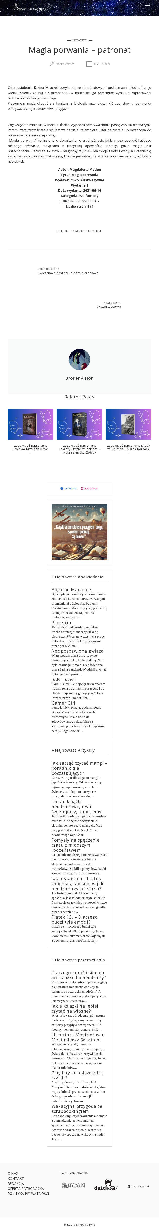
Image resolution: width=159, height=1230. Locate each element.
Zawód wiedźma (109, 307)
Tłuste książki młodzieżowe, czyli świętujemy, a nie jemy (76, 806)
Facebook (63, 231)
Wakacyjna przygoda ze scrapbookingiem (77, 1108)
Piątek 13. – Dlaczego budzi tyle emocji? (75, 919)
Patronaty (80, 40)
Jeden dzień (64, 679)
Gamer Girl (63, 703)
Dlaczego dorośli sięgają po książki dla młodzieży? (79, 974)
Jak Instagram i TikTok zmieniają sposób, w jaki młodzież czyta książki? (78, 883)
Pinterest (94, 231)
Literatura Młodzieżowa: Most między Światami (78, 1037)
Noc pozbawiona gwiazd (78, 651)
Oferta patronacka (26, 1188)
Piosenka (61, 622)
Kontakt (16, 1178)
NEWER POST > (112, 303)
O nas (13, 1173)
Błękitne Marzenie (71, 589)
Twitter (78, 231)
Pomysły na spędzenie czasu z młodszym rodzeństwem (75, 845)
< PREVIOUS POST (48, 269)
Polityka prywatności (28, 1194)
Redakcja (16, 1183)
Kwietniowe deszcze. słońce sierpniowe (68, 273)
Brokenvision (65, 64)
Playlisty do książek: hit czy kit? (77, 1075)
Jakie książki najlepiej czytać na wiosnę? (75, 1008)
